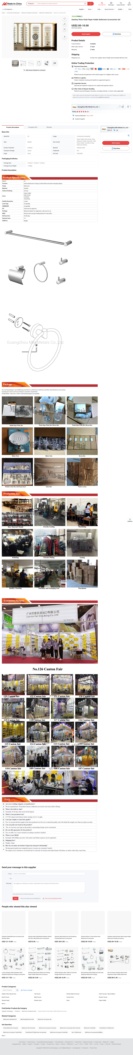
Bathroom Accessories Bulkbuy (94, 1032)
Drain (67, 1000)
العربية (76, 1044)
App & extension (109, 9)
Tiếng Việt (107, 1044)
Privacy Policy (93, 1048)
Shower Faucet (103, 997)
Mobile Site (105, 1042)
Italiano (57, 1044)
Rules (130, 9)
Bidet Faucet (37, 997)
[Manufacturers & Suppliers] (12, 4)
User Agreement (77, 1048)
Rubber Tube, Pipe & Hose (9, 994)
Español (30, 1044)
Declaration (85, 1048)
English (24, 1044)
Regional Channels (87, 1042)
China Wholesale (59, 1042)
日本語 (86, 1044)
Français (43, 1044)
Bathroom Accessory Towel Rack (12, 1032)
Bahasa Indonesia (116, 1044)
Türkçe (101, 1044)
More (3, 1003)
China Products (31, 1042)
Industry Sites (78, 1042)
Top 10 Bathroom (76, 1032)
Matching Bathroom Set (27, 1019)
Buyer (89, 9)
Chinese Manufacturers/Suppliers (45, 1042)
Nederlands (70, 1044)
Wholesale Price (69, 1042)
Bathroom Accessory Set (60, 13)
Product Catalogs (27, 990)
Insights (112, 1042)
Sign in (129, 5)
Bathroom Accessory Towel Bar (59, 1032)
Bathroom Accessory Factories (47, 1028)
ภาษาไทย (96, 1044)
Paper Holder (102, 1000)
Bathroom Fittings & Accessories (29, 13)
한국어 (81, 1044)
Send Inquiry (86, 34)
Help (99, 9)
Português (36, 1044)
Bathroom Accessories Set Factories (70, 1028)
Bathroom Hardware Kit (10, 1019)
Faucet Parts (70, 997)
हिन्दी (91, 1044)
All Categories (8, 9)
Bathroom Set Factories (28, 1028)
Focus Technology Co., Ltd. (54, 1048)
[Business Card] (128, 135)
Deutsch (63, 1044)
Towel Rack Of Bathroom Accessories (35, 1032)
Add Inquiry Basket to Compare (35, 70)
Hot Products (22, 1042)
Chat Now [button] (118, 34)
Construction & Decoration (13, 13)
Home (3, 13)
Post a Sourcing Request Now (52, 898)
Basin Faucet (5, 997)
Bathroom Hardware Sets (45, 13)
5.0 (108, 130)
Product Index (97, 1042)
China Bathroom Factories (10, 1028)
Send (15, 898)
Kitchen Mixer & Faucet (72, 994)
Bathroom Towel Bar (90, 1028)
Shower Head (5, 1000)
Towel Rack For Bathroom (106, 1028)
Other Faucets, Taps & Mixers (107, 994)
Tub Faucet (37, 994)
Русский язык (50, 1044)
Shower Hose (38, 1000)
